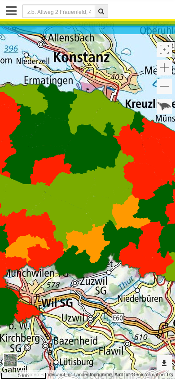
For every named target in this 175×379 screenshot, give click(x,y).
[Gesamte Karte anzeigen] (164, 106)
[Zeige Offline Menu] (164, 362)
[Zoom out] (164, 86)
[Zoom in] (164, 67)
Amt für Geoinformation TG (143, 374)
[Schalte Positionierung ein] (164, 49)
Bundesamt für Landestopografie (76, 374)
